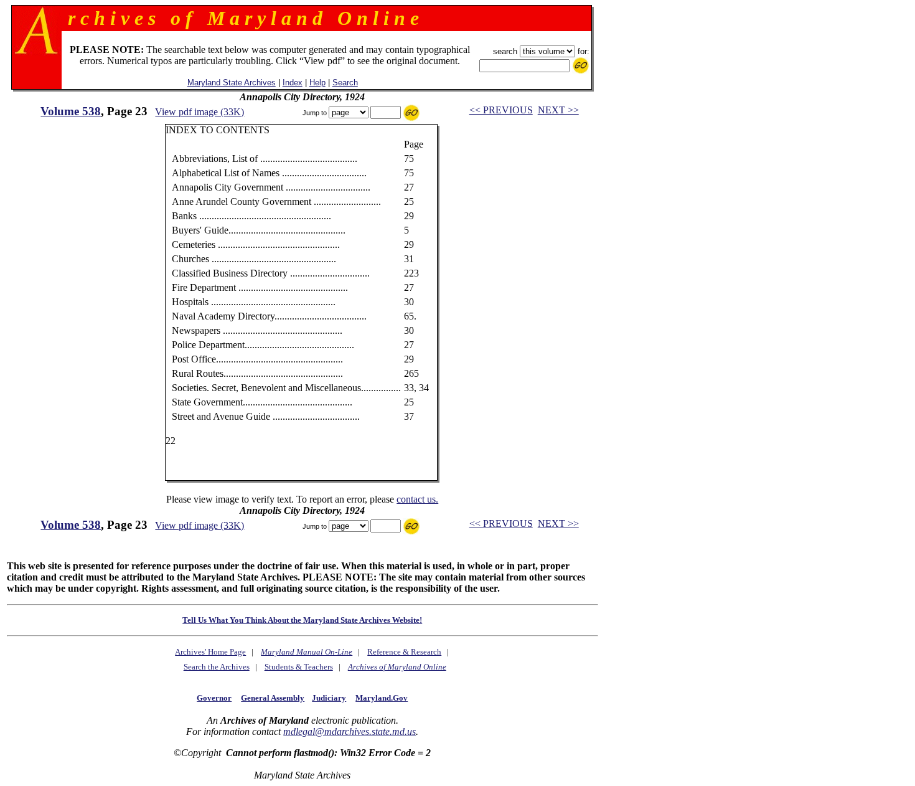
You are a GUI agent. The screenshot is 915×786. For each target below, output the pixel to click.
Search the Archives (217, 666)
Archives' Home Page (210, 651)
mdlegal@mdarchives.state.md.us (349, 731)
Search (345, 82)
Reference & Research (404, 651)
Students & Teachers (299, 666)
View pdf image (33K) (199, 112)
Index (293, 82)
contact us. (417, 499)
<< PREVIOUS (501, 110)
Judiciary (329, 698)
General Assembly (272, 698)
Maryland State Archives (231, 82)
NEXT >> (558, 110)
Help (317, 82)
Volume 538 (70, 111)
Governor (214, 698)
